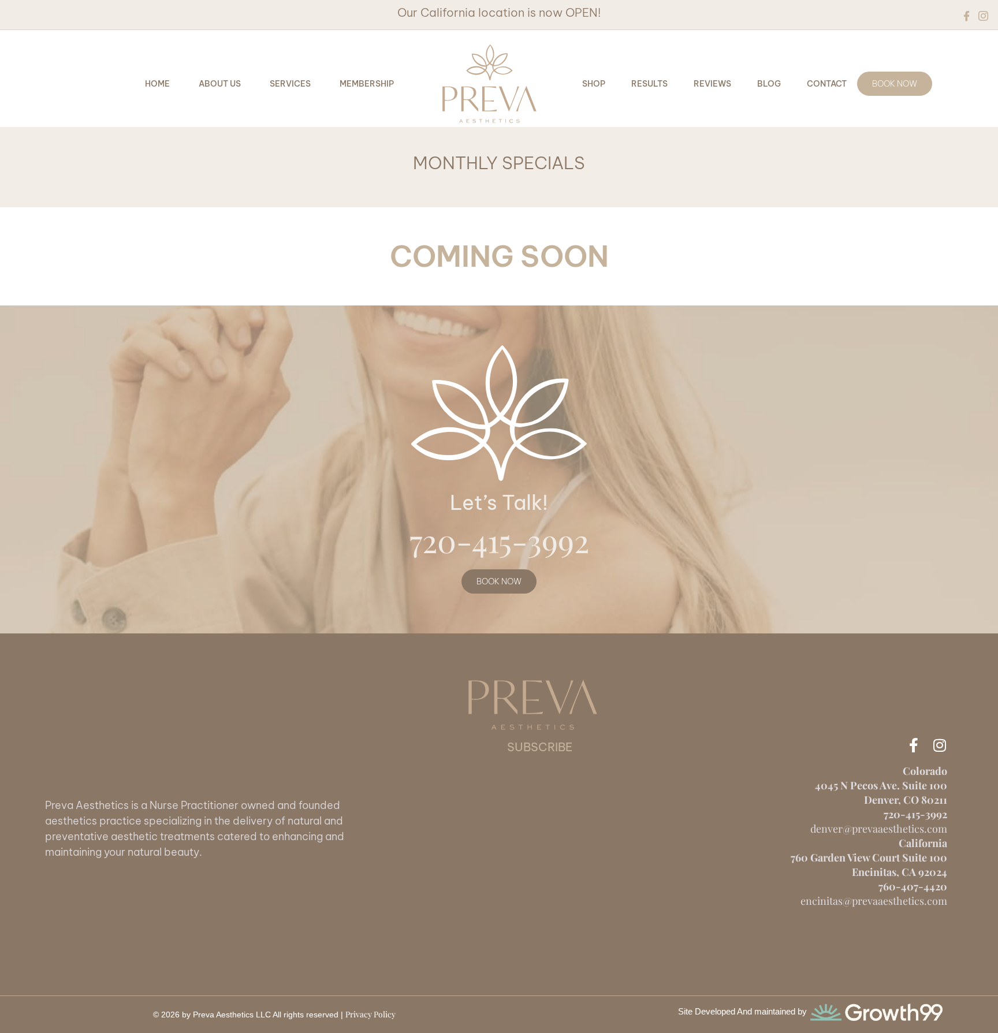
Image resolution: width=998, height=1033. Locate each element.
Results (649, 84)
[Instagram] (940, 745)
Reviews (712, 84)
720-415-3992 (499, 540)
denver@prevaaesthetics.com (878, 829)
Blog (769, 84)
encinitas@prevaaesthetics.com (873, 901)
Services (290, 84)
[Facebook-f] (914, 745)
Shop (593, 84)
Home (157, 84)
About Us (220, 84)
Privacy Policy (370, 1014)
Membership (367, 84)
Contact (827, 84)
